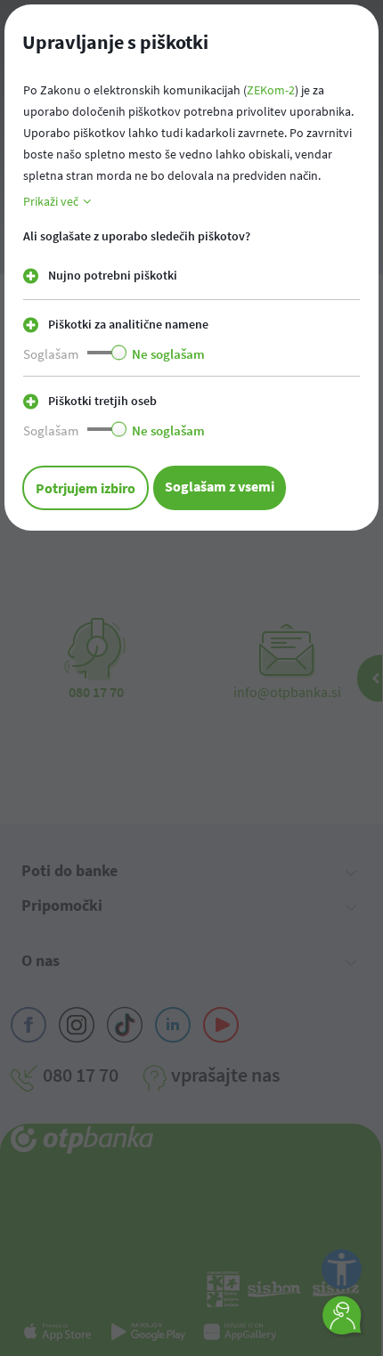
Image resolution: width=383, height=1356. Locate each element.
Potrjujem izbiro (85, 488)
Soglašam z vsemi (219, 486)
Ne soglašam (168, 353)
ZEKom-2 (271, 90)
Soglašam (50, 353)
